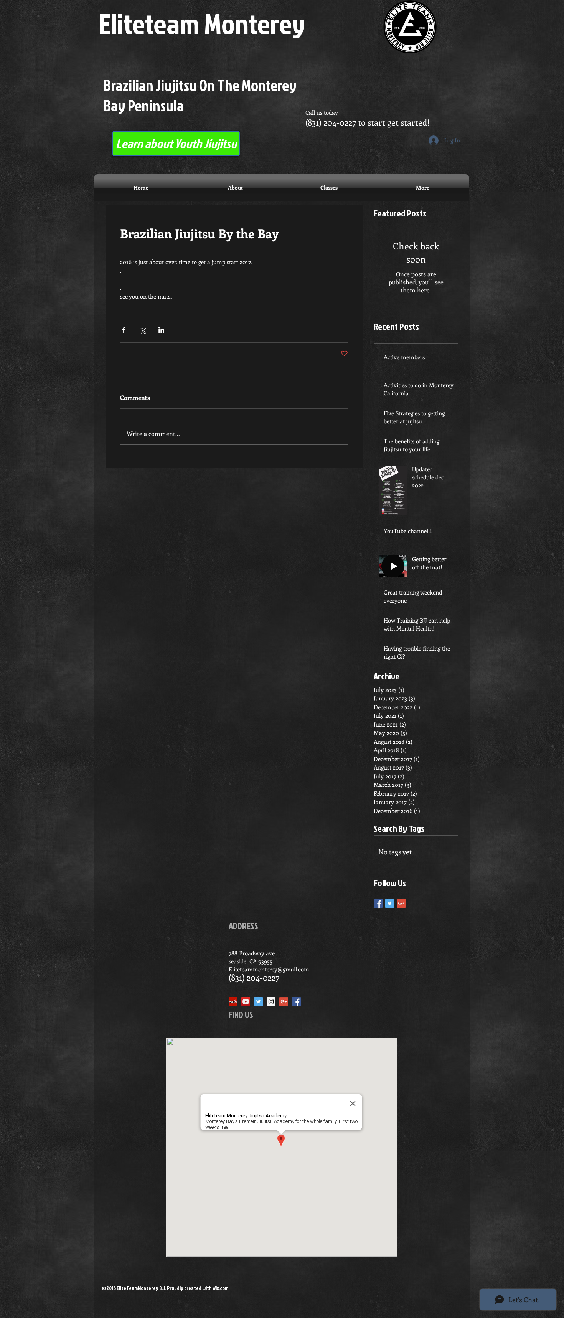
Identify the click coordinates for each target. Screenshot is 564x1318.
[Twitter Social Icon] (258, 1001)
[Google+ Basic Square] (401, 903)
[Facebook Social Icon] (296, 1001)
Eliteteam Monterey (201, 23)
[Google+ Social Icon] (283, 1001)
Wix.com (220, 1288)
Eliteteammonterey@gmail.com (269, 969)
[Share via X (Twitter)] (142, 330)
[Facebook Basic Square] (378, 903)
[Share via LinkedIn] (161, 330)
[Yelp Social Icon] (233, 1001)
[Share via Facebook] (123, 330)
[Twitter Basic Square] (389, 903)
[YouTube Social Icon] (245, 1001)
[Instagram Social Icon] (271, 1001)
